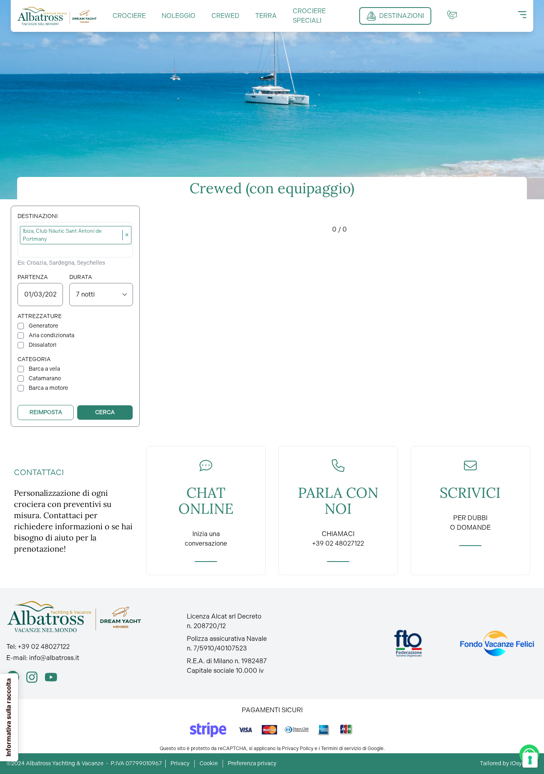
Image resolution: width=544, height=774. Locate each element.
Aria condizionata (51, 335)
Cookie (209, 763)
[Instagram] (31, 677)
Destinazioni (38, 216)
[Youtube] (51, 677)
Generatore (43, 325)
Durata (80, 277)
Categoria (34, 359)
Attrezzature (40, 316)
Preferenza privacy (252, 763)
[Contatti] (452, 15)
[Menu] (522, 15)
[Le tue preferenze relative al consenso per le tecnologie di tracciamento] (530, 760)
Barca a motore (48, 388)
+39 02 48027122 (44, 646)
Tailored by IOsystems (509, 763)
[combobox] (76, 249)
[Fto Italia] (408, 643)
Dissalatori (43, 345)
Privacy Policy (297, 748)
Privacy (180, 763)
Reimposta (45, 412)
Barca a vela (44, 368)
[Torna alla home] (57, 16)
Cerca (105, 412)
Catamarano (45, 378)
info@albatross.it (54, 658)
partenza (33, 277)
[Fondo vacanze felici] (497, 643)
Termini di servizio (341, 748)
